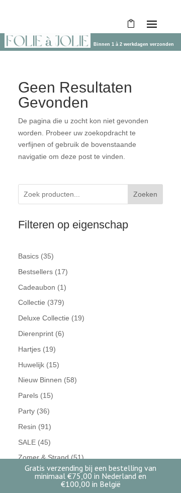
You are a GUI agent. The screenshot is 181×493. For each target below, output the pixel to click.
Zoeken (145, 194)
